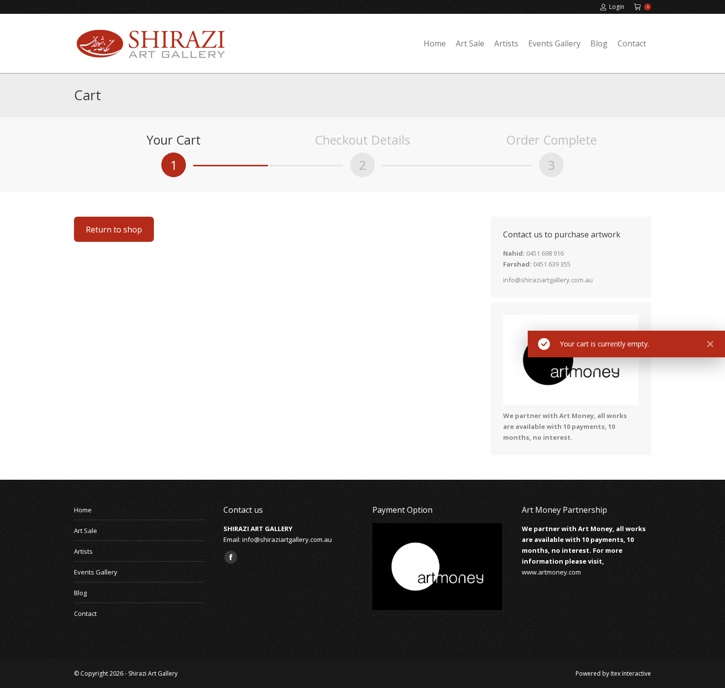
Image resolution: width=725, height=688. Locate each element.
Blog (80, 592)
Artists (83, 551)
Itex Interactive (631, 673)
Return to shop (114, 229)
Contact (85, 613)
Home (83, 509)
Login (616, 6)
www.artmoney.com (551, 572)
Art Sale (85, 530)
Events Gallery (95, 572)
